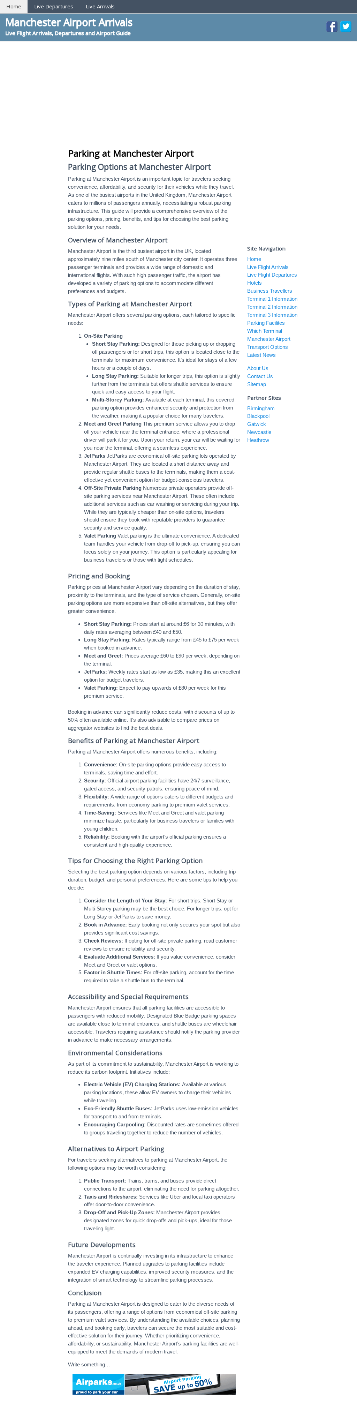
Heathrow (258, 440)
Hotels (254, 283)
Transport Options (267, 347)
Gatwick (256, 424)
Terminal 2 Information (272, 307)
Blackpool (258, 416)
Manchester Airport (268, 339)
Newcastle (259, 432)
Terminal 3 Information (272, 315)
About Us (257, 368)
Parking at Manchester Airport (131, 153)
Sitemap (256, 384)
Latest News (261, 355)
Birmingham (261, 408)
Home (13, 6)
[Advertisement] (178, 94)
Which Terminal (264, 331)
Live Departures (53, 6)
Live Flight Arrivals (268, 267)
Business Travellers (269, 291)
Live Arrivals (100, 6)
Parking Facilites (266, 323)
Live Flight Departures (272, 275)
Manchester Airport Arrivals (68, 22)
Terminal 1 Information (272, 299)
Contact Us (260, 376)
